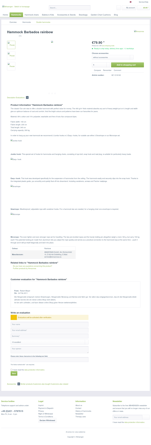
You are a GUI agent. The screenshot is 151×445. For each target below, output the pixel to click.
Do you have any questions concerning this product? (32, 266)
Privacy (41, 411)
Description (11, 97)
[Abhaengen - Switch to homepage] (16, 8)
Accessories (13, 384)
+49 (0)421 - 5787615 (12, 411)
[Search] (88, 7)
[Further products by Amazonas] (139, 34)
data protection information (34, 370)
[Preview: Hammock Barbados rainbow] (11, 45)
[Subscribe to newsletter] (146, 417)
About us (79, 405)
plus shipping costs (108, 46)
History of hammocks (83, 411)
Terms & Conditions (45, 416)
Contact (78, 408)
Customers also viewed (59, 384)
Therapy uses (81, 416)
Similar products (27, 384)
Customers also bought (41, 384)
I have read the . (29, 370)
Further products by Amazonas (24, 268)
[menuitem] (69, 8)
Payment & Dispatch (45, 408)
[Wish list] (119, 7)
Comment (117, 70)
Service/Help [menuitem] (143, 2)
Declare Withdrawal (47, 420)
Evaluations (22, 97)
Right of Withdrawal (45, 414)
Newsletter (79, 414)
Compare (97, 70)
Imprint (41, 405)
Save (14, 373)
